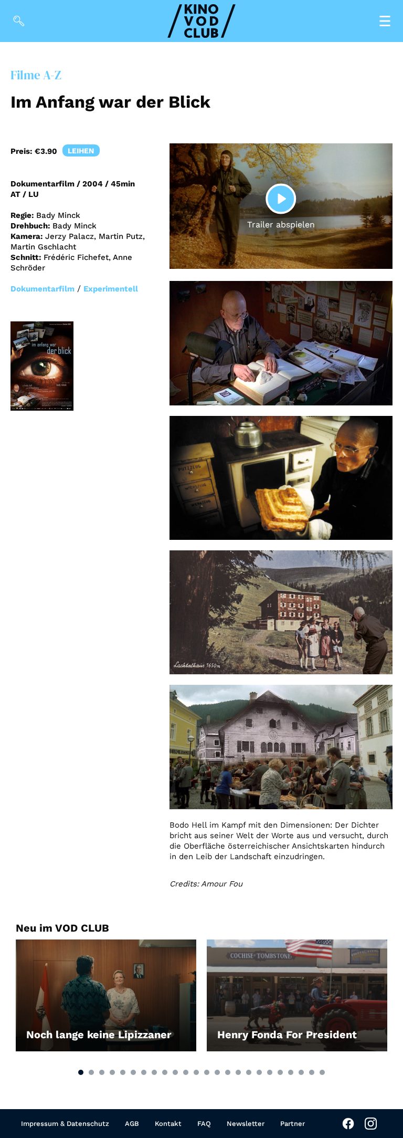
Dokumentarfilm (42, 289)
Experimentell (110, 289)
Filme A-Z (35, 75)
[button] (80, 1072)
